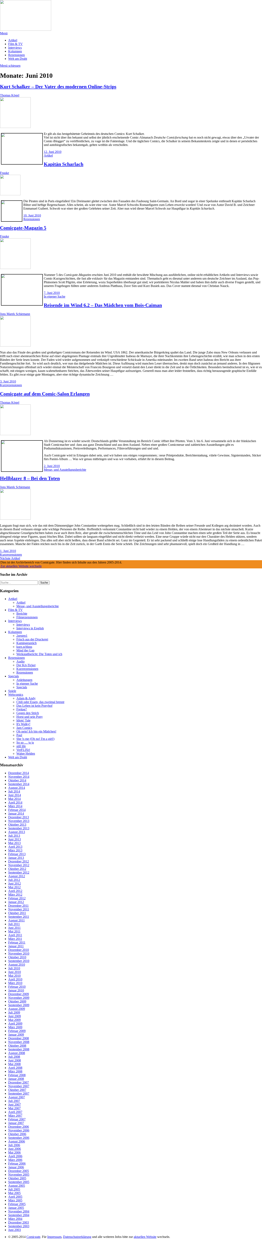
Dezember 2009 (18, 994)
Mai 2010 (14, 975)
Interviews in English (30, 628)
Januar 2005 (16, 1207)
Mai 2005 (14, 1193)
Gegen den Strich (27, 713)
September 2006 (18, 1137)
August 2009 (16, 1009)
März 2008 (15, 1071)
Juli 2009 (14, 1012)
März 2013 (15, 850)
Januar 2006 (16, 1167)
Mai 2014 (14, 799)
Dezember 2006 (18, 1126)
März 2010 (15, 983)
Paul (19, 735)
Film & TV (15, 44)
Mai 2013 (14, 843)
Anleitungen (24, 680)
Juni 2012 (14, 883)
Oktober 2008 (17, 1045)
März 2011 (15, 939)
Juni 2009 (14, 1016)
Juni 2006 (14, 1149)
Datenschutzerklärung (77, 1237)
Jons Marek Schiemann (15, 314)
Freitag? (21, 709)
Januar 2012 (16, 902)
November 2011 (18, 909)
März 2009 (15, 1027)
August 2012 (16, 876)
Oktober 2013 (17, 824)
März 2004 (15, 1219)
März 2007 (15, 1115)
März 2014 (15, 806)
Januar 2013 (16, 857)
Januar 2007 (16, 1123)
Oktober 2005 (17, 1178)
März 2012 (15, 894)
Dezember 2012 (18, 861)
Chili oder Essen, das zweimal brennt (40, 702)
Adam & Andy (26, 698)
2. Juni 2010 (52, 466)
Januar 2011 (16, 946)
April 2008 (15, 1067)
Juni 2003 (14, 1230)
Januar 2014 (16, 813)
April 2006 (15, 1156)
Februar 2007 (17, 1119)
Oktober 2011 (17, 913)
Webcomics (15, 694)
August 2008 (16, 1053)
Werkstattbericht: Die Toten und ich (39, 654)
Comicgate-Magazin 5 (23, 227)
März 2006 (15, 1160)
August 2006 (16, 1141)
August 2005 (16, 1185)
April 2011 (15, 935)
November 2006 (18, 1130)
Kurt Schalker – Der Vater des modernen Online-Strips (58, 86)
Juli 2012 (14, 880)
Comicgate (33, 1237)
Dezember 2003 (18, 1222)
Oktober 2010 (17, 957)
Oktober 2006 (17, 1134)
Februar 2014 (17, 810)
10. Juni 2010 (32, 215)
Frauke (4, 173)
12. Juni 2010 (52, 152)
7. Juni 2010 (52, 293)
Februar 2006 (17, 1163)
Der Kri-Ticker (26, 665)
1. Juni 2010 (8, 551)
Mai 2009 (14, 1020)
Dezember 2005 (18, 1171)
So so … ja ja (25, 742)
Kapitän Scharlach (63, 164)
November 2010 (18, 953)
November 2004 (18, 1211)
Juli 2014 (14, 791)
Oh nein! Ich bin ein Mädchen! (36, 731)
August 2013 (16, 832)
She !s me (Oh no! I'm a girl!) (35, 739)
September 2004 (18, 1215)
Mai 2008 (14, 1064)
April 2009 (15, 1023)
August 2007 (16, 1097)
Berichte (21, 613)
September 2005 (18, 1182)
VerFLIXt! (23, 750)
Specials (13, 676)
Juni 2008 (14, 1060)
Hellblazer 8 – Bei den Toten (30, 478)
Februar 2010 (17, 986)
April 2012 (15, 891)
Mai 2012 (14, 887)
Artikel (12, 40)
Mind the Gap (25, 650)
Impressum (54, 1237)
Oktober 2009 (17, 1001)
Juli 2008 (14, 1056)
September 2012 (18, 872)
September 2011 (18, 916)
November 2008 (18, 1042)
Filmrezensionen (27, 617)
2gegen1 (21, 635)
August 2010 (16, 964)
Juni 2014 (14, 795)
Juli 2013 (14, 835)
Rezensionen (16, 55)
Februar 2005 (17, 1204)
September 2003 (18, 1226)
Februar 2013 (17, 854)
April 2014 (15, 802)
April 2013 (15, 846)
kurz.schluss (24, 646)
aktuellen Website (145, 1237)
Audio (20, 661)
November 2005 (18, 1174)
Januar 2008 (16, 1079)
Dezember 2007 (18, 1082)
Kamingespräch (26, 643)
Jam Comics (24, 727)
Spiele (12, 691)
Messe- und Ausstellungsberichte (65, 469)
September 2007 (18, 1093)
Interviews (15, 47)
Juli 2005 (14, 1189)
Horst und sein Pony (29, 716)
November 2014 (18, 776)
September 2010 (18, 961)
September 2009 (18, 1005)
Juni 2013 (14, 839)
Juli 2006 (14, 1145)
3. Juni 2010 (8, 381)
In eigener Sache (54, 296)
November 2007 (18, 1086)
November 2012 (18, 865)
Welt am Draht (17, 58)
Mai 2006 (14, 1152)
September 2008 (18, 1049)
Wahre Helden (25, 753)
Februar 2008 (17, 1075)
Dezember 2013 (18, 817)
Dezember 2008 (18, 1038)
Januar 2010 (16, 990)
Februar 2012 (17, 898)
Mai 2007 (14, 1108)
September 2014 (18, 784)
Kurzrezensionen (11, 385)
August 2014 (16, 787)
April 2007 (15, 1112)
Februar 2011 (16, 942)
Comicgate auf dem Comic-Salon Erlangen (45, 393)
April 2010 (15, 979)
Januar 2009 (16, 1034)
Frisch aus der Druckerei (32, 639)
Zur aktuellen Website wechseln (21, 566)
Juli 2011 (14, 924)
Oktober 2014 (17, 780)
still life (21, 746)
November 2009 (18, 997)
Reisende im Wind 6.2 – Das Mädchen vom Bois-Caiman (103, 305)
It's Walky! (23, 724)
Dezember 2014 (18, 773)
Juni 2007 (14, 1104)
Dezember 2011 (18, 905)
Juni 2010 (14, 972)
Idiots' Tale (23, 720)
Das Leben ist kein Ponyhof (34, 705)
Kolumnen (15, 51)
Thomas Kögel (9, 95)
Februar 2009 (17, 1031)
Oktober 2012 (17, 869)
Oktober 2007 (17, 1090)
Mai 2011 (14, 931)
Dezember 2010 (18, 950)
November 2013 (18, 821)
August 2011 (16, 920)
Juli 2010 (14, 968)
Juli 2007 (14, 1101)
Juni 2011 (14, 927)
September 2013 (18, 828)
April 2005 (15, 1196)
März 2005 (15, 1200)
